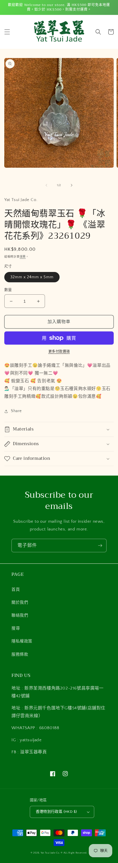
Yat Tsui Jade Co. (50, 853)
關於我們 (19, 602)
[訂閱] (100, 545)
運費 (23, 256)
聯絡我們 (19, 615)
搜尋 (15, 628)
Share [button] (16, 411)
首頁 (15, 589)
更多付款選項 (59, 352)
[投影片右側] (71, 185)
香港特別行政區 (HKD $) (56, 812)
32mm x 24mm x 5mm (32, 277)
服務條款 (19, 654)
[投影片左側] (46, 185)
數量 (8, 290)
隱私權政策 (21, 641)
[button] (7, 32)
